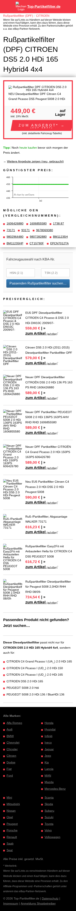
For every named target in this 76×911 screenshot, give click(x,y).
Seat (10, 850)
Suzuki (49, 817)
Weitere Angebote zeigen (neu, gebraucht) (35, 161)
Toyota (49, 824)
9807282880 (38, 236)
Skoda (49, 804)
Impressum (10, 903)
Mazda (49, 782)
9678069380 (44, 230)
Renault (12, 837)
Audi (9, 729)
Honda (49, 723)
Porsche (12, 830)
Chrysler (12, 749)
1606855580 (38, 223)
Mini (9, 797)
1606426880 (15, 223)
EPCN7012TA (59, 243)
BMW (10, 736)
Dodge (11, 762)
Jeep (48, 755)
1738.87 (58, 223)
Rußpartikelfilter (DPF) (18, 15)
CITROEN (42, 15)
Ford (10, 775)
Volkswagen (52, 837)
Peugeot (12, 824)
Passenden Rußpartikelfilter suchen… (38, 283)
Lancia (49, 769)
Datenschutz (50, 898)
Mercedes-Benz (55, 788)
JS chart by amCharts (24, 194)
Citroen (11, 755)
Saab (10, 843)
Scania (49, 797)
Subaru (49, 810)
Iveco (48, 742)
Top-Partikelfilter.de (43, 7)
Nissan (11, 810)
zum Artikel (41, 333)
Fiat (9, 769)
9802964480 (15, 236)
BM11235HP (15, 243)
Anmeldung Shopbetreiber (38, 903)
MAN (48, 775)
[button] (42, 125)
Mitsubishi (13, 804)
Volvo (48, 830)
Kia (47, 762)
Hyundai (50, 729)
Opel (10, 817)
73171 (11, 230)
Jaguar (49, 749)
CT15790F (37, 243)
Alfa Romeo (14, 723)
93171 (25, 230)
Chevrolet (13, 742)
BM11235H (60, 236)
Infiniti (48, 736)
